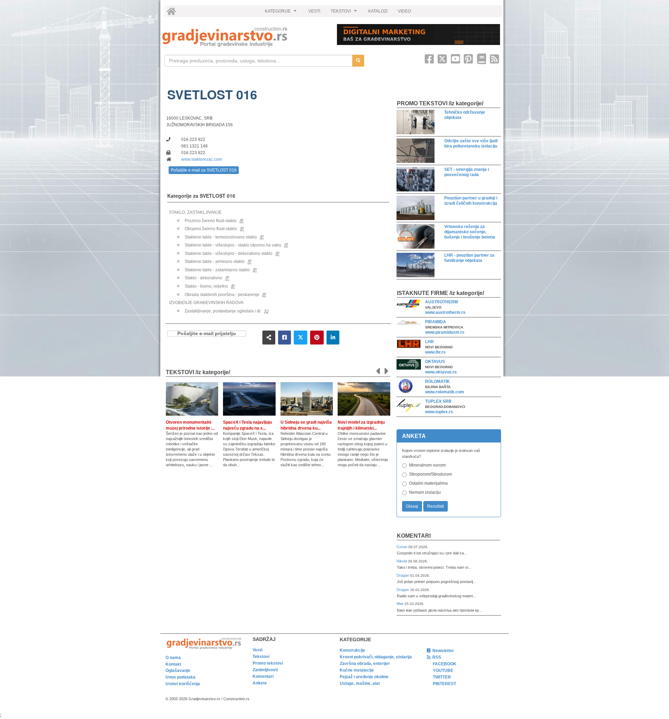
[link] (244, 37)
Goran (402, 547)
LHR (429, 341)
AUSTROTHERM (441, 302)
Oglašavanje (178, 670)
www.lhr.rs (435, 352)
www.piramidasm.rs (444, 332)
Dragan (403, 575)
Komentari (414, 536)
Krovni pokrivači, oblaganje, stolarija (376, 656)
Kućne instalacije (357, 670)
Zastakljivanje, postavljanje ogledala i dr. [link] (223, 311)
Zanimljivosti (265, 669)
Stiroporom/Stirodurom (430, 474)
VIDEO (404, 11)
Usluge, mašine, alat (360, 683)
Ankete (260, 683)
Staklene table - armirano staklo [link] (215, 261)
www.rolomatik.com (444, 391)
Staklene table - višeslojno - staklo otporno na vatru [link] (233, 245)
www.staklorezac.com (201, 159)
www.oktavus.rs (441, 372)
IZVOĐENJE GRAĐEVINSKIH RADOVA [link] (206, 302)
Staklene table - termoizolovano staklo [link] (221, 237)
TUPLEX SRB (438, 401)
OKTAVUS (435, 361)
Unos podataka (180, 677)
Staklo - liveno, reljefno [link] (206, 286)
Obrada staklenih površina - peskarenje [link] (222, 294)
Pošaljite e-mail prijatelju (206, 333)
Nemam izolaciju (425, 492)
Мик (401, 603)
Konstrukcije (352, 650)
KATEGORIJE (281, 13)
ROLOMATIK (437, 381)
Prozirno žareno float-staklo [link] (211, 220)
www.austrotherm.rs (445, 312)
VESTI (314, 11)
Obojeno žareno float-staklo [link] (211, 228)
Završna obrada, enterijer (365, 663)
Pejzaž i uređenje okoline (364, 676)
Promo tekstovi (268, 663)
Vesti (257, 650)
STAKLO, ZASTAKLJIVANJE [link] (195, 212)
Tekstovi (261, 656)
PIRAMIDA (435, 321)
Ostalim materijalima (428, 483)
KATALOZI (377, 11)
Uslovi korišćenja (183, 683)
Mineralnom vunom (427, 465)
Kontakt (173, 664)
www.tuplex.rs (439, 411)
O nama (173, 657)
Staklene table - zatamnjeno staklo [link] (217, 269)
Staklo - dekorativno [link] (203, 277)
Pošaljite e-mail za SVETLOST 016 (204, 170)
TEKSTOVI (345, 13)
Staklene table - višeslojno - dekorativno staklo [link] (228, 253)
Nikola (402, 561)
